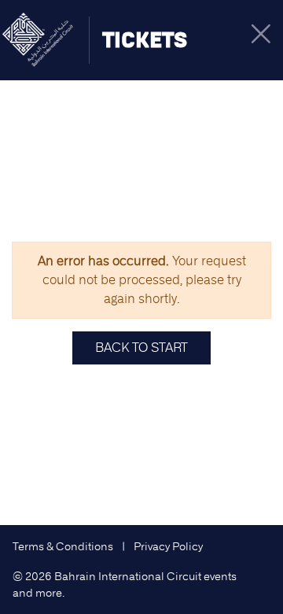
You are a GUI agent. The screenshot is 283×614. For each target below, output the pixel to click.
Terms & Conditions (63, 546)
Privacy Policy (168, 546)
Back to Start (141, 347)
